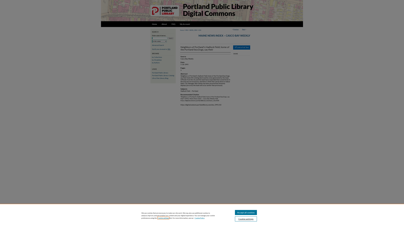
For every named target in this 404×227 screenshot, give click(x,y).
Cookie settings (163, 218)
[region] (202, 215)
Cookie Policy (200, 218)
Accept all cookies (246, 212)
